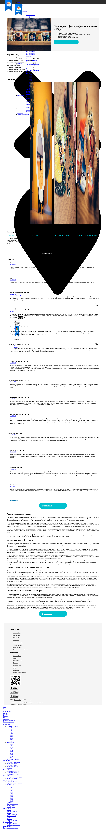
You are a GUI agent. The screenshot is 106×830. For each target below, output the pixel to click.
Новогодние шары (12, 814)
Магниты (9, 819)
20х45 (30, 80)
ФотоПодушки (29, 94)
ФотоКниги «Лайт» (30, 53)
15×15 (11, 748)
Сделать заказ (59, 42)
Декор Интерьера (18, 642)
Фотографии (16, 633)
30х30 (30, 77)
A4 (11, 757)
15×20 (11, 750)
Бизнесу (15, 663)
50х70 (11, 801)
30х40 (30, 79)
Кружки (9, 813)
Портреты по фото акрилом (32, 70)
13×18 (11, 747)
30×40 (11, 756)
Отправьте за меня (30, 66)
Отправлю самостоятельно (32, 64)
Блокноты (28, 56)
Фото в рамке (10, 742)
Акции (15, 658)
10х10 (30, 16)
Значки (9, 810)
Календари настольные (13, 772)
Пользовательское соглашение (18, 704)
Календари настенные (31, 61)
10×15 (11, 745)
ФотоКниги (16, 635)
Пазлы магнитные (12, 820)
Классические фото (30, 15)
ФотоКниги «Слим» (31, 51)
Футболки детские (12, 823)
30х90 (11, 796)
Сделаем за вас (17, 660)
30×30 (11, 754)
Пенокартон (29, 89)
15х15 (11, 732)
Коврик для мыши (12, 811)
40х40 (11, 798)
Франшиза (16, 670)
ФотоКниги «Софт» (31, 54)
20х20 (30, 74)
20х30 (30, 76)
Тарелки (9, 817)
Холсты (28, 73)
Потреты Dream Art (31, 68)
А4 (11, 741)
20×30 (11, 753)
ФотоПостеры (29, 92)
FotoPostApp (17, 700)
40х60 (11, 799)
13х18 (11, 730)
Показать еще (14, 500)
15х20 (11, 733)
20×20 (11, 751)
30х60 (11, 795)
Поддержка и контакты (19, 672)
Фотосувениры (17, 645)
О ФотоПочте (17, 656)
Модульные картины (12, 804)
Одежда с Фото (17, 647)
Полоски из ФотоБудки (13, 759)
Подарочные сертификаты (20, 649)
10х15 (11, 729)
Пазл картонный (30, 102)
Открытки (16, 640)
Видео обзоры (17, 665)
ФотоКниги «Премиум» (13, 762)
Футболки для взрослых (13, 825)
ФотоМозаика (29, 71)
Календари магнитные (31, 58)
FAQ (14, 668)
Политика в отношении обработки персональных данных (26, 702)
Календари (16, 637)
